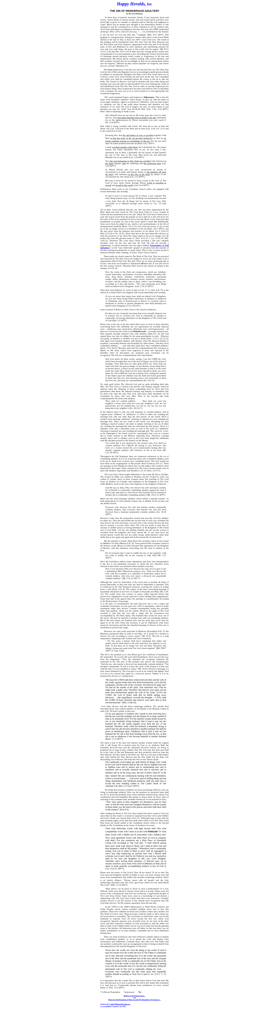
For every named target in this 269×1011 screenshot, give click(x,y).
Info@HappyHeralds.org (120, 1004)
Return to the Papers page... (134, 996)
